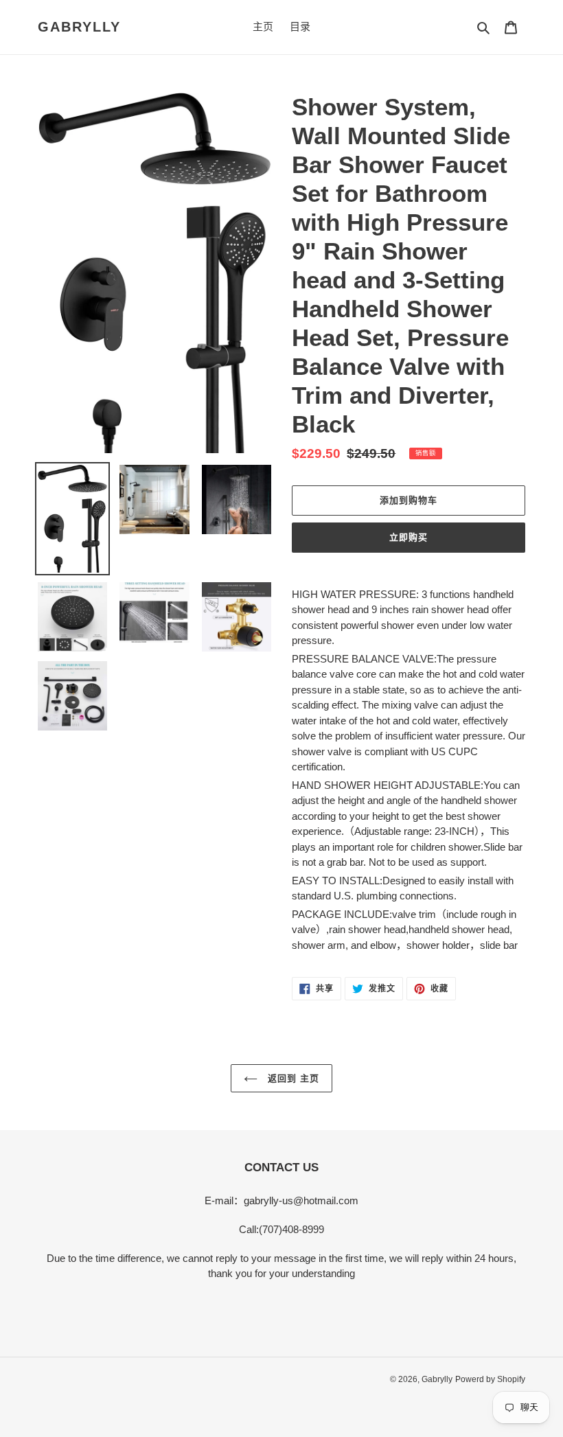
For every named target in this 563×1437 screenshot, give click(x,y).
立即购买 (408, 537)
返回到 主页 (291, 1078)
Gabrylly (79, 26)
